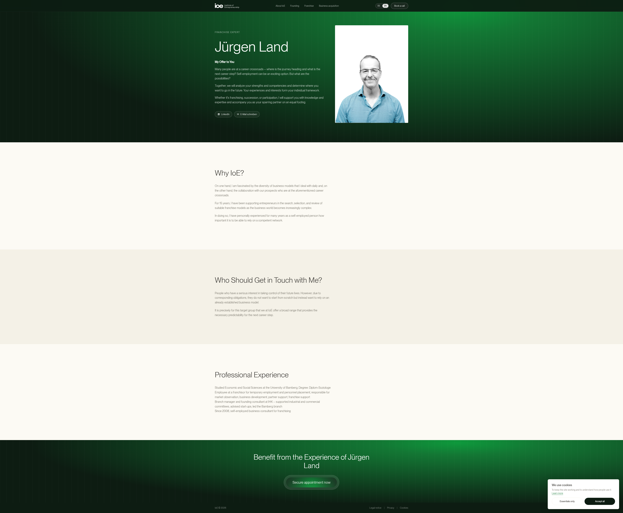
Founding (294, 6)
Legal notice (375, 508)
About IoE (280, 6)
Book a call (399, 6)
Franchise (309, 6)
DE (379, 6)
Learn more (557, 493)
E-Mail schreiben (248, 114)
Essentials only (567, 501)
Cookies (404, 508)
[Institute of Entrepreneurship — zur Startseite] (227, 5)
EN (385, 6)
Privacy (390, 508)
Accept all (600, 501)
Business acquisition (329, 6)
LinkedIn (225, 114)
